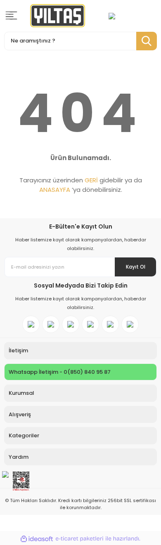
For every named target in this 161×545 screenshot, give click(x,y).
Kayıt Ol (135, 266)
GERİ (91, 180)
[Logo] (57, 15)
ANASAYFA (54, 189)
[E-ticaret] (79, 538)
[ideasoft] (36, 538)
